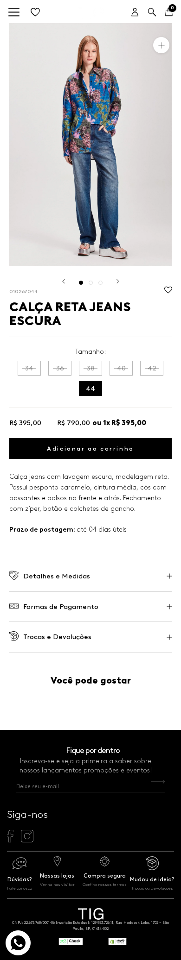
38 (91, 368)
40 (121, 368)
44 (90, 388)
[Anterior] (63, 281)
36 (60, 368)
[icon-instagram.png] (27, 840)
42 (152, 368)
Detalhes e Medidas (56, 576)
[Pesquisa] (152, 13)
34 (29, 368)
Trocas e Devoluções (57, 637)
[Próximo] (117, 281)
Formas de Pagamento (60, 606)
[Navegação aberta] (14, 13)
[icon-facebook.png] (10, 840)
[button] (168, 292)
